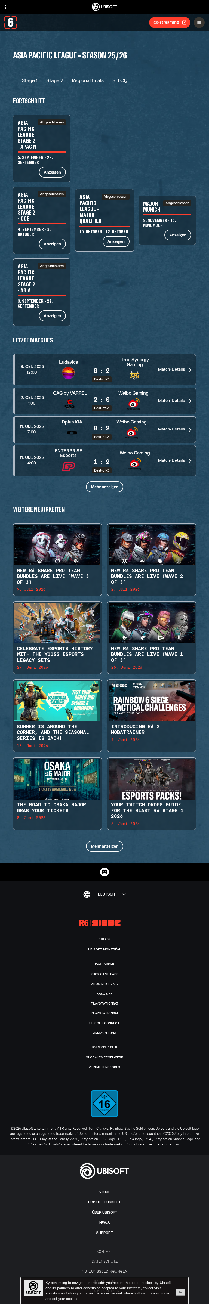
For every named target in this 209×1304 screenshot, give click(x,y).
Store (104, 1192)
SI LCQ (120, 80)
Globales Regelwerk (104, 1057)
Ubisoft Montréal (104, 949)
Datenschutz (105, 1261)
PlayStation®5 (104, 1003)
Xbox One (105, 994)
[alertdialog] (104, 1290)
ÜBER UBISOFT (104, 1212)
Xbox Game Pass (105, 974)
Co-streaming (166, 22)
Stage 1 (30, 80)
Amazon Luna (104, 1033)
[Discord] (104, 871)
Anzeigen (52, 172)
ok (180, 1292)
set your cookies (65, 1299)
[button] (104, 369)
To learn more (158, 1293)
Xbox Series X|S (104, 984)
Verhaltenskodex (104, 1067)
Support (104, 1233)
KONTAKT (104, 1251)
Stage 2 (54, 80)
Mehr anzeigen (104, 486)
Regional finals (88, 80)
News (104, 1223)
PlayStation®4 (104, 1013)
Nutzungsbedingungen (105, 1271)
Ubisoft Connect (104, 1202)
